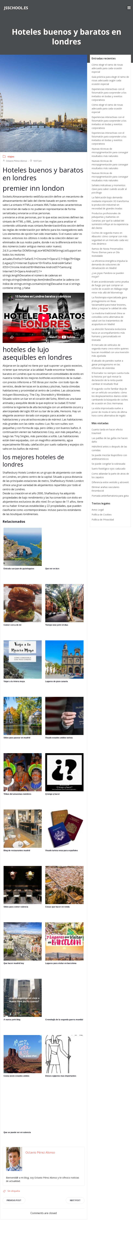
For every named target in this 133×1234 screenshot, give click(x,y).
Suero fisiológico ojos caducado (108, 468)
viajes (10, 156)
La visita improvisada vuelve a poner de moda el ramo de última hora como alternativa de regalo (109, 412)
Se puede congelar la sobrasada (108, 463)
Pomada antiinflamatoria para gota (110, 495)
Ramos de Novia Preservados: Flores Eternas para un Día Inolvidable (107, 252)
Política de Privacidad (103, 519)
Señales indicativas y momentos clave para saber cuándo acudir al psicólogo (109, 189)
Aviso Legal (98, 509)
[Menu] (128, 8)
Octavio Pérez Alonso (16, 160)
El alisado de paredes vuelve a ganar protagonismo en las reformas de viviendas (107, 364)
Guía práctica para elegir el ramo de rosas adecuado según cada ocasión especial (110, 80)
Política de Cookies (102, 514)
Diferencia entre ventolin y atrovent (110, 482)
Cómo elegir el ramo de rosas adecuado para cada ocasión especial (107, 68)
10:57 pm (37, 160)
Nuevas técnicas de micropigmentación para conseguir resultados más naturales (110, 152)
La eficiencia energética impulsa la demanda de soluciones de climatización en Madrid (109, 264)
